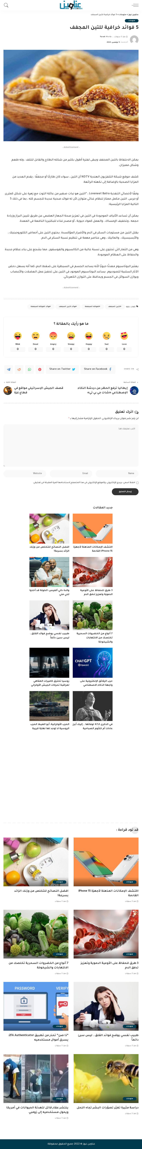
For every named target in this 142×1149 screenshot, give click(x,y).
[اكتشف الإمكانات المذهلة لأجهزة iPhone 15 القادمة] (93, 529)
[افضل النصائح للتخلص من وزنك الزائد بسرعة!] (49, 529)
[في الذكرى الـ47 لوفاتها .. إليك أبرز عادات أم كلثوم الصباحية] (93, 706)
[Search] (7, 5)
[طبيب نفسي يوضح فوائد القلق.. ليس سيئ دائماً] (49, 615)
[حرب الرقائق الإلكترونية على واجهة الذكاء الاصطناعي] (93, 663)
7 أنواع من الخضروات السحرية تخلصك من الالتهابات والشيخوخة (95, 637)
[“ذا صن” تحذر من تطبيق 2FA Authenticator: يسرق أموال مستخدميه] (35, 1006)
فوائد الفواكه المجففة (40, 307)
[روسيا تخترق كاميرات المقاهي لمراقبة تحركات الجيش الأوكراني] (49, 663)
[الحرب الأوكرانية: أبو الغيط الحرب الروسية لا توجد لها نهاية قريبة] (49, 706)
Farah (102, 37)
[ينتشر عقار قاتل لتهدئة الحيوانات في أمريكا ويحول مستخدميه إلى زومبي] (35, 1078)
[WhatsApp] (29, 369)
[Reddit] (19, 369)
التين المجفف (114, 307)
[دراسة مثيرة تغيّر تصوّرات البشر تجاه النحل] (106, 1078)
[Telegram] (8, 369)
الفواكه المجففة (92, 307)
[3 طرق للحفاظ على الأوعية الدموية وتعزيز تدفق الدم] (93, 572)
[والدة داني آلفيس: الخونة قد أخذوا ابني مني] (49, 572)
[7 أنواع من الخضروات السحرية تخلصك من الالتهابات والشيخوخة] (93, 615)
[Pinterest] (40, 369)
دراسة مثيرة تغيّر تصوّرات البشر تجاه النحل (108, 1107)
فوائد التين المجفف (67, 307)
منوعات (131, 21)
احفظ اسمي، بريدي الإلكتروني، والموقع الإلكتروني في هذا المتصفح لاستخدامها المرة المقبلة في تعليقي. (84, 482)
